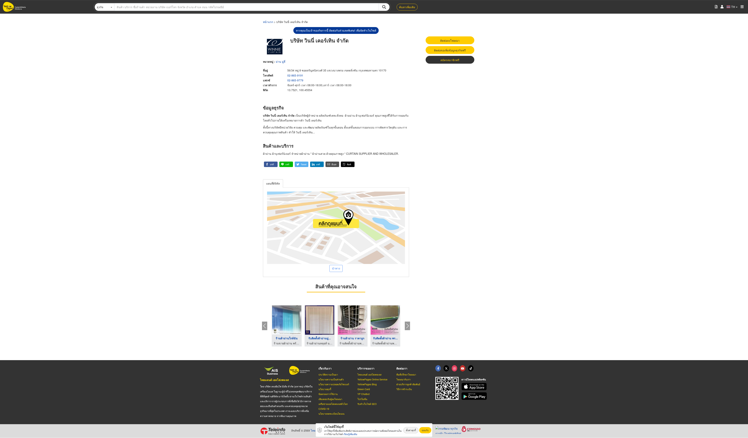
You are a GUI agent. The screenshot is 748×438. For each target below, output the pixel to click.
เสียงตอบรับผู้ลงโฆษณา (330, 399)
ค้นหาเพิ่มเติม (407, 7)
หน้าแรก (268, 22)
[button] (271, 164)
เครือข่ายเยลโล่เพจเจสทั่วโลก (333, 403)
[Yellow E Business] (438, 368)
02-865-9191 (295, 75)
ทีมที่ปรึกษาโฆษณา (406, 374)
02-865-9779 (295, 80)
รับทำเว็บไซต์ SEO (367, 403)
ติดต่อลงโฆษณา (450, 40)
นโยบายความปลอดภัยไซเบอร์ (333, 384)
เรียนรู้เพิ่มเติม (350, 434)
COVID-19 (323, 408)
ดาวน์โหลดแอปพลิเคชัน (473, 379)
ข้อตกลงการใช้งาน (328, 394)
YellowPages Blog (367, 384)
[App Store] (474, 387)
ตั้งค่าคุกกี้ (411, 430)
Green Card (363, 389)
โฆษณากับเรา (403, 379)
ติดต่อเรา (401, 368)
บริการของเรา (365, 368)
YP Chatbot (363, 394)
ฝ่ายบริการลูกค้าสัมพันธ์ (408, 384)
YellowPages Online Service (372, 379)
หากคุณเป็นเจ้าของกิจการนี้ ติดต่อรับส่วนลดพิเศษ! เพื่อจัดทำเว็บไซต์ (336, 30)
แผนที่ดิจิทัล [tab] (273, 183)
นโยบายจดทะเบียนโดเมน (331, 413)
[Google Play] (474, 396)
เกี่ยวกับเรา (325, 368)
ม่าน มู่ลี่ (280, 61)
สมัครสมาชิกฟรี (449, 60)
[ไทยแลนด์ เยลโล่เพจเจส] (446, 368)
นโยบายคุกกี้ (324, 389)
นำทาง (336, 268)
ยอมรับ (425, 430)
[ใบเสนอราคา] (716, 6)
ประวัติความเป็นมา (328, 374)
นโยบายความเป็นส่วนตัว (331, 379)
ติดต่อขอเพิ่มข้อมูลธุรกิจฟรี (450, 50)
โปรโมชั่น (362, 399)
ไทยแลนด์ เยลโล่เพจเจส (274, 380)
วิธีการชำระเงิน (404, 389)
